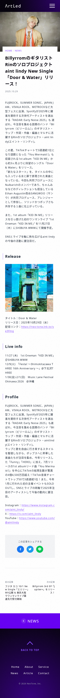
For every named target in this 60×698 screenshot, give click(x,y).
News (18, 50)
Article (28, 673)
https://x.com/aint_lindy (25, 514)
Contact (43, 673)
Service (43, 667)
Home (8, 50)
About (29, 667)
